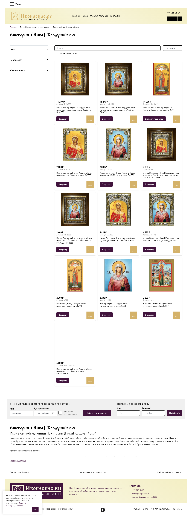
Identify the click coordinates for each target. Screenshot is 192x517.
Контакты (115, 16)
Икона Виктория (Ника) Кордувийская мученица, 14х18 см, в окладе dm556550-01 (74, 371)
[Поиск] (157, 48)
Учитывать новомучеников (70, 412)
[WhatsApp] (174, 18)
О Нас (85, 16)
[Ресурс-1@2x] (31, 16)
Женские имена (17, 70)
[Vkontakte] (169, 18)
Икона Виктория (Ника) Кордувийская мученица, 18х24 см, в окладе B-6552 (117, 174)
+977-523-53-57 (138, 490)
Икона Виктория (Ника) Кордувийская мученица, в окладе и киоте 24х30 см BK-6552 (117, 109)
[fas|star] (103, 510)
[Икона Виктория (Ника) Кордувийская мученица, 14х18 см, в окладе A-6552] (161, 209)
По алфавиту (16, 59)
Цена (12, 49)
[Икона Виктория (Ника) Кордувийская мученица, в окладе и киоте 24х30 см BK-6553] (75, 79)
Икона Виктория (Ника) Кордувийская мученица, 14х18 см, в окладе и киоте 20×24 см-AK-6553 (161, 175)
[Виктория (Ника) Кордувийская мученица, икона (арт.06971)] (75, 275)
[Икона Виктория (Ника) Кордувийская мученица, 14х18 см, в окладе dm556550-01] (75, 340)
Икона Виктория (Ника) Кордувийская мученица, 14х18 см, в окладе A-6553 (117, 239)
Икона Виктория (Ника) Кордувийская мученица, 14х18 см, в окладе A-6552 (161, 239)
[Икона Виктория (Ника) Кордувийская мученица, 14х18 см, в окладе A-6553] (118, 209)
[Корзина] (176, 4)
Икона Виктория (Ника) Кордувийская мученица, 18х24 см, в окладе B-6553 (74, 174)
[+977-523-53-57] (130, 490)
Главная (76, 16)
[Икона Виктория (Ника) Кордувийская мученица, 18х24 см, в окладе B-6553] (75, 144)
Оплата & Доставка (99, 16)
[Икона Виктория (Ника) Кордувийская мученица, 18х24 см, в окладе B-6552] (118, 144)
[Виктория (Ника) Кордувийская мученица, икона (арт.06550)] (161, 275)
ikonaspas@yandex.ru (140, 493)
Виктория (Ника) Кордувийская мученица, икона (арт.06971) (71, 304)
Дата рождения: (41, 408)
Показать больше (18, 459)
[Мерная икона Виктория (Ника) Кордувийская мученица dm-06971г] (161, 79)
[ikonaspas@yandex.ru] (130, 493)
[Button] (181, 4)
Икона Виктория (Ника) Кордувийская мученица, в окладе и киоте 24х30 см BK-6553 (74, 109)
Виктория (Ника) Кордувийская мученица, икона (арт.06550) (157, 304)
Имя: (12, 408)
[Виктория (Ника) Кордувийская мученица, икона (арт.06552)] (118, 275)
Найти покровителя (96, 413)
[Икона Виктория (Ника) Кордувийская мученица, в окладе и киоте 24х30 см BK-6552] (118, 79)
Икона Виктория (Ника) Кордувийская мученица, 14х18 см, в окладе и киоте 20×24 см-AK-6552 (74, 240)
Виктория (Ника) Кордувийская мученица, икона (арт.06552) (114, 304)
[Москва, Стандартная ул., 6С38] (130, 497)
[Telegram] (180, 18)
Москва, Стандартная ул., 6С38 (144, 497)
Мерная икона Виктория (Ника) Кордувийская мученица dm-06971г (159, 108)
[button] (16, 4)
